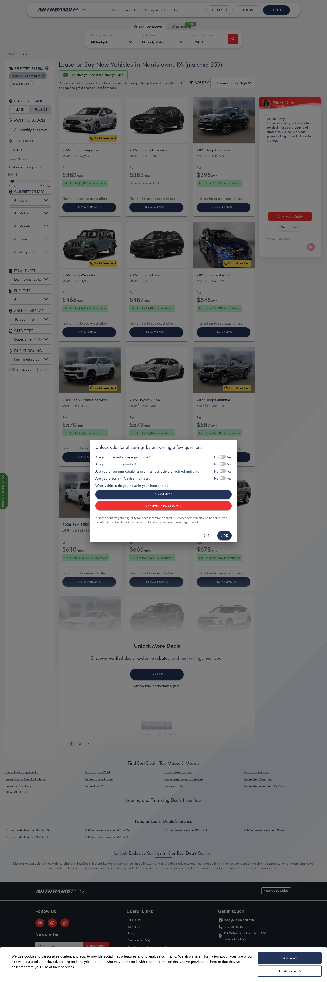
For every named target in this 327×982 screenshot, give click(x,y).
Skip (207, 535)
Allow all (290, 958)
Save (224, 535)
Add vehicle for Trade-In (163, 505)
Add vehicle (163, 494)
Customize (287, 971)
